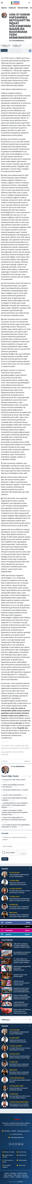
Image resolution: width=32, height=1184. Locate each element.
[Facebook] (10, 1144)
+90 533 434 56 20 (17, 1134)
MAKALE (4, 8)
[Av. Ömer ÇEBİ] (4, 906)
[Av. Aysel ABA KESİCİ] (4, 890)
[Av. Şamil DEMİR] (4, 882)
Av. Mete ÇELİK (13, 1094)
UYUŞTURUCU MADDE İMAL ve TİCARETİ (15, 790)
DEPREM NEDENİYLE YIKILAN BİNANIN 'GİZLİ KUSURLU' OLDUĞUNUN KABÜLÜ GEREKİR (14, 805)
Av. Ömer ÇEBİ (13, 904)
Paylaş (5, 50)
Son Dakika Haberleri (6, 1166)
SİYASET (12, 1177)
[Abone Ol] (30, 50)
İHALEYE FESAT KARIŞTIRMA (12, 795)
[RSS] (22, 1144)
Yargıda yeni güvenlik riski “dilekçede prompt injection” (18, 883)
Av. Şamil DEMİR (14, 880)
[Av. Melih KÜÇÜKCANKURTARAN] (4, 1104)
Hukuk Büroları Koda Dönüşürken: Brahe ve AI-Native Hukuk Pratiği (19, 899)
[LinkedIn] (19, 1144)
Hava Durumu (22, 1152)
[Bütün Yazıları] (30, 776)
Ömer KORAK (13, 912)
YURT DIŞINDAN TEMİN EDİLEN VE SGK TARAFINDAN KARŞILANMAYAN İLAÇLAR (19, 875)
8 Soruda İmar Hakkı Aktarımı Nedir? (14, 779)
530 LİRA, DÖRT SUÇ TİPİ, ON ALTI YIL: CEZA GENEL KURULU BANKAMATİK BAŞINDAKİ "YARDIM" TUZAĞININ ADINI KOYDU (19, 1097)
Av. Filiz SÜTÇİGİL (14, 872)
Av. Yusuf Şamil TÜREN (16, 1086)
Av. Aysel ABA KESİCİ (15, 888)
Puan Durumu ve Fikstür (7, 1161)
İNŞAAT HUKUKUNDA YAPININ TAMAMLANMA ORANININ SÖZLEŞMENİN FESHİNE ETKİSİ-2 (14, 812)
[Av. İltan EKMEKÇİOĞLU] (4, 15)
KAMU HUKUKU (8, 1175)
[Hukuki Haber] (15, 2)
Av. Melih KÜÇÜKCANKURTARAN (18, 1102)
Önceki (4, 761)
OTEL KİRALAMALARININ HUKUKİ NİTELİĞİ (19, 1081)
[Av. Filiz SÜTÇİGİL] (4, 874)
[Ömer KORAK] (4, 914)
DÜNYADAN (25, 1177)
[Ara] (29, 3)
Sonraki (27, 761)
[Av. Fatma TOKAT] (4, 898)
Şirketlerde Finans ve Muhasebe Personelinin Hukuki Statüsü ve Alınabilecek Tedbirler (19, 907)
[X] (13, 1144)
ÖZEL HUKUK (17, 1175)
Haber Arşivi (22, 1165)
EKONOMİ (18, 1177)
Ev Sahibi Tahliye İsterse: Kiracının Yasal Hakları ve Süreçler (19, 891)
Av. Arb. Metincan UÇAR (16, 1078)
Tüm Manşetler (23, 1160)
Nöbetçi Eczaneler (10, 1152)
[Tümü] (30, 868)
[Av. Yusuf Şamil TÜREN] (4, 1088)
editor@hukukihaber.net (17, 1137)
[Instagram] (16, 1144)
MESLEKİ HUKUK (23, 8)
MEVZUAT (24, 1175)
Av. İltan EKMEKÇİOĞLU (16, 40)
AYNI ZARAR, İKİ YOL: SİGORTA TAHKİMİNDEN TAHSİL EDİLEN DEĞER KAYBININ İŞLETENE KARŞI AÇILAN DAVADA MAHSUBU (19, 1105)
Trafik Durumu (22, 1155)
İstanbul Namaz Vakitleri (7, 1156)
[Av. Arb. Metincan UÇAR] (4, 1080)
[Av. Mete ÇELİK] (4, 1096)
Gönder (5, 859)
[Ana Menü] (2, 3)
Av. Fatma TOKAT (14, 896)
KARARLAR (12, 8)
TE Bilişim (20, 1181)
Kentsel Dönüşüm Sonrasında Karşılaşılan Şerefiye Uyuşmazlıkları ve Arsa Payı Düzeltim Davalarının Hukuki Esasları (18, 1089)
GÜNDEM (6, 1177)
